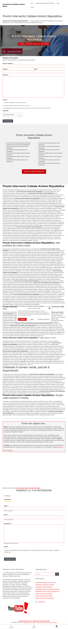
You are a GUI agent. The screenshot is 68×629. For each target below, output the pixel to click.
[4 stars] (9, 501)
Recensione (7, 523)
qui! (29, 105)
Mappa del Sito (46, 621)
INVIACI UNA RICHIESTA (34, 171)
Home (31, 3)
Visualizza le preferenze (43, 319)
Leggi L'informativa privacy (25, 621)
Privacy (5, 99)
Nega (32, 319)
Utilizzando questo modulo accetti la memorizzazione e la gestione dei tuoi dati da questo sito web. (27, 108)
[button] (49, 308)
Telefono (6, 69)
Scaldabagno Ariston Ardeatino (43, 587)
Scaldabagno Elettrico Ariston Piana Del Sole (47, 591)
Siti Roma (54, 622)
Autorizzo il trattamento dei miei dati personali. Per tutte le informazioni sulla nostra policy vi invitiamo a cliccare (32, 551)
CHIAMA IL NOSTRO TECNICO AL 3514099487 (34, 44)
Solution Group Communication (44, 622)
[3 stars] (7, 501)
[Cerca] (57, 574)
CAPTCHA (5, 110)
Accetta (22, 319)
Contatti (32, 7)
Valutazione (7, 499)
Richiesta (6, 75)
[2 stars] (6, 501)
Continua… (61, 447)
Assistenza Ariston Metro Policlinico (44, 584)
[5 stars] (10, 501)
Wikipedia (9, 450)
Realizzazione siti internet (30, 622)
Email (36, 69)
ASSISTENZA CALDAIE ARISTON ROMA (45, 3)
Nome (5, 506)
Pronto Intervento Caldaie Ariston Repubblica (27, 488)
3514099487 (41, 601)
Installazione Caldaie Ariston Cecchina (45, 582)
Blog (58, 3)
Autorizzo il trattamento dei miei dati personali (15, 102)
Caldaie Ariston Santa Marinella (43, 593)
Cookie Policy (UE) (37, 621)
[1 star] (5, 501)
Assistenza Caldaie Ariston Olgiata (44, 598)
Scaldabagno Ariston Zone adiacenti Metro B (47, 589)
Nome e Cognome (8, 63)
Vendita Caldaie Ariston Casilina (43, 596)
